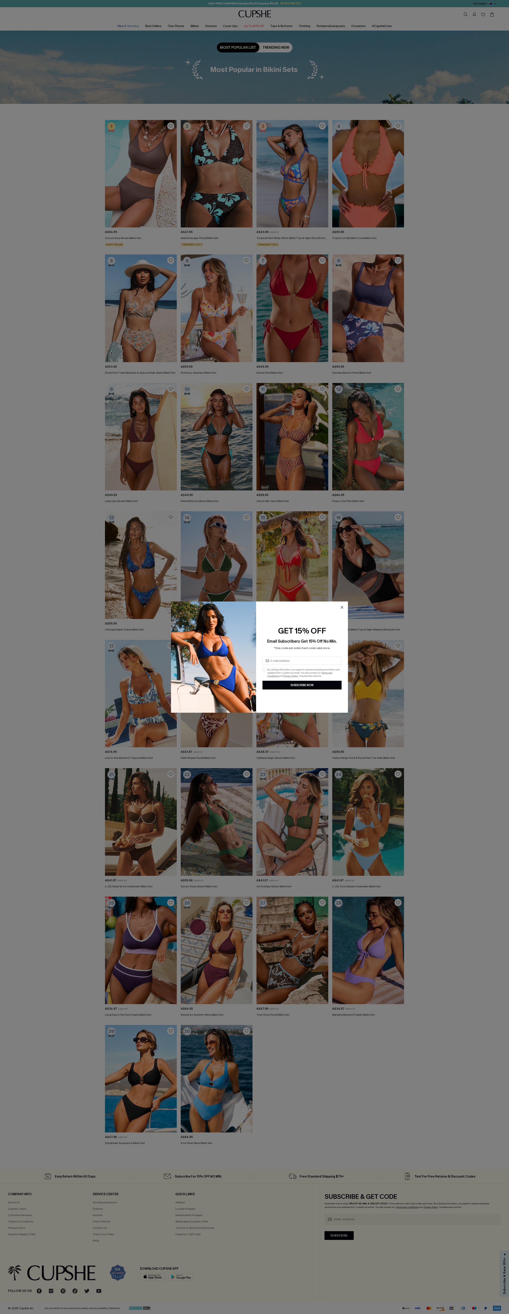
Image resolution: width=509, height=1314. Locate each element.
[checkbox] (264, 669)
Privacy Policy (291, 676)
